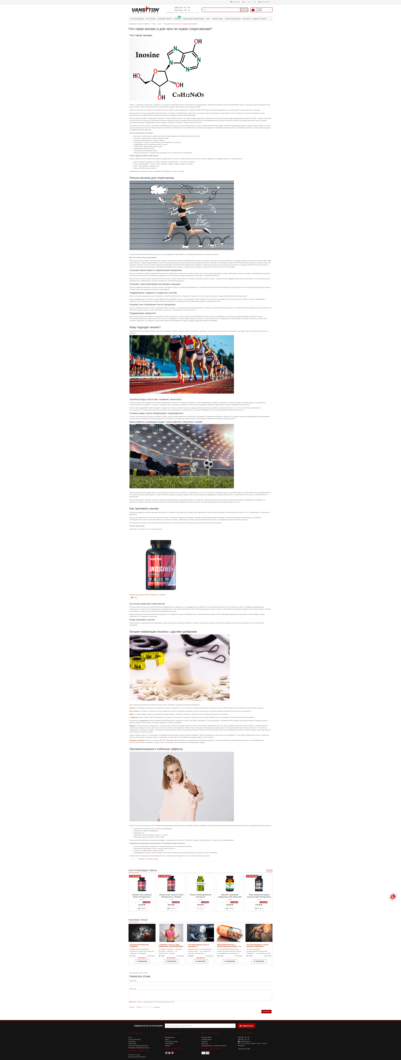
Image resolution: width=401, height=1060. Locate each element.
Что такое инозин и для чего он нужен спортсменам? (180, 24)
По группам (150, 19)
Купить (135, 597)
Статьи (154, 24)
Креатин (132, 708)
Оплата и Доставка (232, 19)
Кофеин (132, 725)
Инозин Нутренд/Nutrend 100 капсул (200, 896)
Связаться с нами (134, 1055)
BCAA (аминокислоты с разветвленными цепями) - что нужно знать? (229, 946)
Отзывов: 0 (142, 859)
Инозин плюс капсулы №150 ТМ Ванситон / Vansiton (147, 595)
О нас (130, 1037)
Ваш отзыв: (133, 988)
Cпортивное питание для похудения (139, 945)
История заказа (206, 1039)
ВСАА (131, 714)
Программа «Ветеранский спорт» (138, 1048)
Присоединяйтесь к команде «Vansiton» (214, 1045)
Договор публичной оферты (137, 1057)
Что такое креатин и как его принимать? (198, 945)
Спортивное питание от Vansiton (139, 24)
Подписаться (247, 1026)
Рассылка (205, 1043)
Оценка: (132, 1007)
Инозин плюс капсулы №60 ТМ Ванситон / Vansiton (171, 896)
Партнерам (131, 1041)
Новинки (177, 18)
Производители (170, 1037)
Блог (208, 19)
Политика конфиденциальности (138, 1045)
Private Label (217, 19)
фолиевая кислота (173, 740)
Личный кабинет (207, 1037)
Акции (167, 1039)
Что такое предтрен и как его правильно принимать (258, 945)
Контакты (247, 19)
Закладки (204, 1041)
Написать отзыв (152, 859)
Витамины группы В (136, 740)
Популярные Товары (171, 1041)
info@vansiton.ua (245, 1041)
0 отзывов (146, 902)
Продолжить (266, 1011)
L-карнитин (133, 717)
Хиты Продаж (169, 1043)
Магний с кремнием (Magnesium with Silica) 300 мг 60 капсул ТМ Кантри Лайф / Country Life (230, 898)
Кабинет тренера (259, 19)
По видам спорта (165, 19)
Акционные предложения (193, 19)
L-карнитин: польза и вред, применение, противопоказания (171, 945)
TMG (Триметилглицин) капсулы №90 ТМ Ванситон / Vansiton (259, 897)
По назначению (137, 19)
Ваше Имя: (133, 981)
